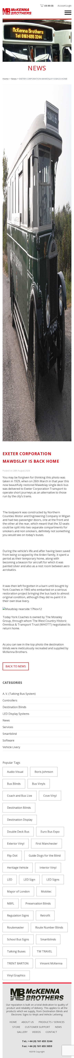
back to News (16, 666)
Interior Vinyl (48, 867)
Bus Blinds (14, 784)
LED (9, 879)
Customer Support (37, 1027)
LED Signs (52, 879)
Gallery (22, 1032)
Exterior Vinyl (15, 843)
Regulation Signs (18, 915)
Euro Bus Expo (50, 831)
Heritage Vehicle (17, 867)
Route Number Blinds (49, 927)
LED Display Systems (16, 714)
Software (8, 740)
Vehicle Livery (11, 747)
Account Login (64, 5)
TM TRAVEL (44, 951)
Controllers (10, 700)
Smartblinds (48, 939)
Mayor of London (18, 891)
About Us (28, 1022)
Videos (36, 1032)
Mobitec (46, 891)
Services (8, 727)
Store (16, 1027)
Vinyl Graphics (16, 975)
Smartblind (10, 734)
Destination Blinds (14, 707)
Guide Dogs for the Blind (45, 855)
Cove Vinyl (50, 796)
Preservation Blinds (38, 903)
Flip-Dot (12, 855)
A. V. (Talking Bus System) (19, 694)
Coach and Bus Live (19, 796)
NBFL (10, 903)
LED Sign (29, 879)
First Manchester (46, 843)
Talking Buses (16, 951)
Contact (51, 1032)
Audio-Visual (15, 772)
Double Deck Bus (18, 831)
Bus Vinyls (38, 784)
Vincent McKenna (51, 963)
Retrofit (45, 915)
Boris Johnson (44, 772)
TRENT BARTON (18, 963)
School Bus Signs (18, 939)
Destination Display (19, 820)
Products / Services (52, 1022)
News (14, 78)
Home (6, 78)
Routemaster (15, 927)
